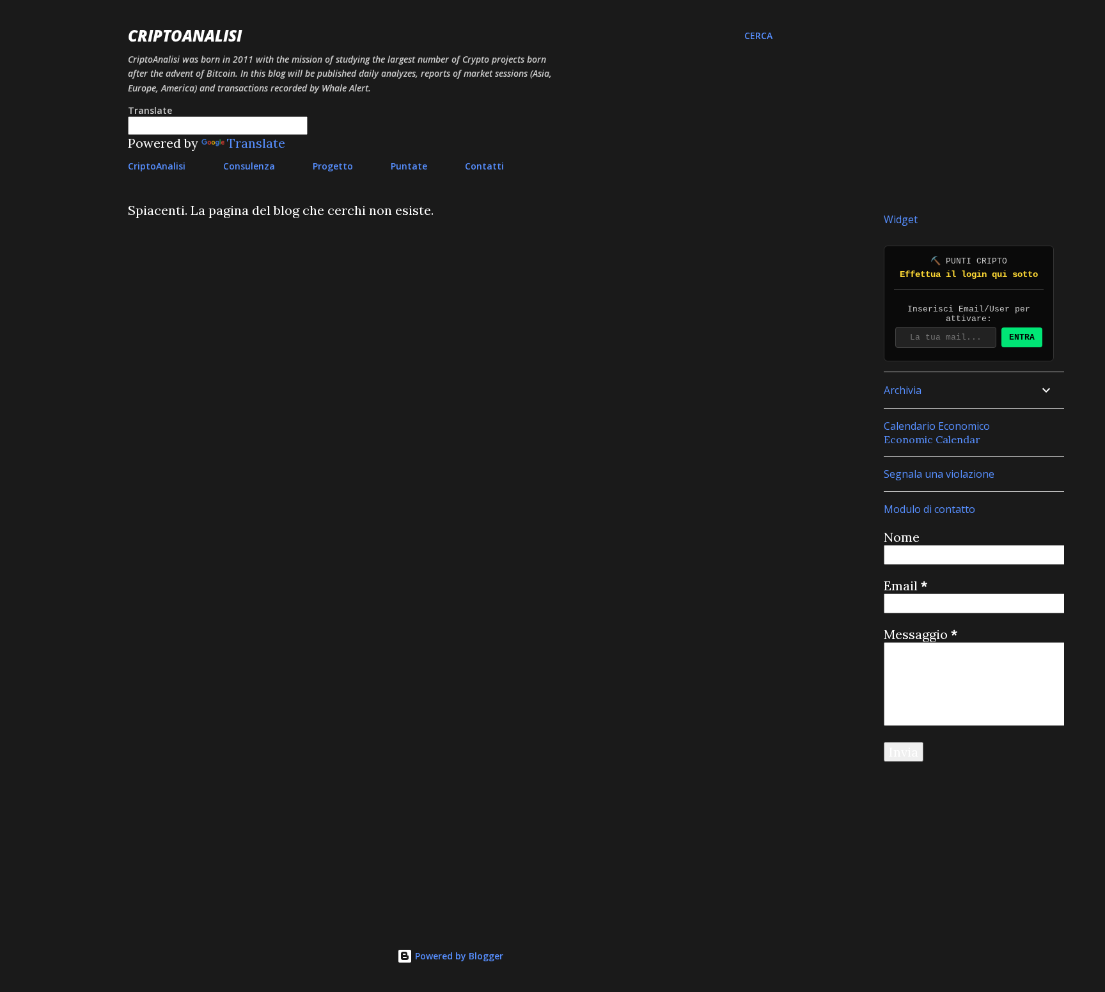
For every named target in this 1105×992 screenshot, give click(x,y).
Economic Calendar (932, 439)
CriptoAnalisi (185, 35)
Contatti (484, 166)
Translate (256, 143)
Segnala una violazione (939, 474)
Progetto (333, 166)
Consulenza (249, 166)
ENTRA (1022, 337)
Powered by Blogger (457, 956)
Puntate (409, 166)
